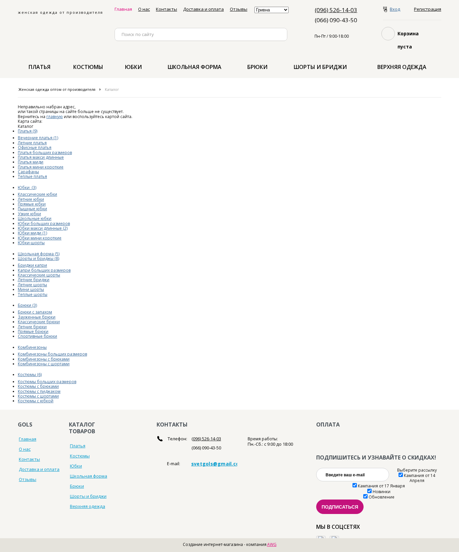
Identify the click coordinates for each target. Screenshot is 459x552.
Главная (123, 9)
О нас (144, 9)
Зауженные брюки (36, 317)
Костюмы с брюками (38, 386)
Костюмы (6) (30, 374)
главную (54, 116)
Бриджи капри (32, 265)
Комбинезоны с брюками (44, 359)
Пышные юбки (32, 209)
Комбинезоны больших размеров (52, 354)
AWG (272, 544)
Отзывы (238, 9)
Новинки (381, 491)
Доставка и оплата (203, 9)
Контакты (166, 9)
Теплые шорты (32, 294)
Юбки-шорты (31, 243)
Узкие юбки (29, 214)
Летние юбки (31, 199)
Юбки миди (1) (32, 233)
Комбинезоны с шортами (44, 364)
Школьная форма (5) (38, 254)
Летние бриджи (33, 280)
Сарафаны (28, 172)
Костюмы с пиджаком (39, 391)
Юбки (133, 67)
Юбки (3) (27, 187)
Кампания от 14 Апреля (419, 478)
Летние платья (32, 143)
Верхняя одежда (401, 67)
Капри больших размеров (44, 270)
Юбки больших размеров (44, 223)
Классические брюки (39, 322)
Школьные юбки (34, 218)
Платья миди (30, 162)
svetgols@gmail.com (217, 464)
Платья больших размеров (45, 152)
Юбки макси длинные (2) (43, 228)
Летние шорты (32, 285)
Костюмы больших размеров (47, 381)
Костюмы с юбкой (35, 401)
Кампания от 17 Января (381, 486)
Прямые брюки (33, 331)
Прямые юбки (32, 204)
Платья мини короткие (41, 167)
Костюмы (88, 67)
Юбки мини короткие (39, 238)
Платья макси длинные (41, 157)
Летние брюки (32, 327)
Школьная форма (194, 67)
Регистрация (427, 9)
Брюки (257, 67)
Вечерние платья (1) (38, 138)
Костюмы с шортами (38, 396)
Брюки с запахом (35, 312)
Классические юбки (37, 194)
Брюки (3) (27, 305)
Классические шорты (39, 275)
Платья (39, 67)
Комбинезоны (32, 347)
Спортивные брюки (37, 336)
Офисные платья (34, 147)
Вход (395, 9)
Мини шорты (31, 289)
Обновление (381, 497)
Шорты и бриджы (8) (38, 258)
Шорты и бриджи (320, 67)
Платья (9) (27, 131)
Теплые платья (32, 176)
